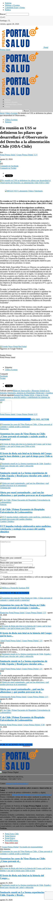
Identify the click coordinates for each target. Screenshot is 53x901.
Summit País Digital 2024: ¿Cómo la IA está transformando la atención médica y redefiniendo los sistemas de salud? (25, 397)
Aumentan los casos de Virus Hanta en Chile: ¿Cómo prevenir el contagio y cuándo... (22, 606)
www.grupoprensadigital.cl (32, 795)
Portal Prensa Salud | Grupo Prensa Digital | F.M (25, 725)
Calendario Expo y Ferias (15, 7)
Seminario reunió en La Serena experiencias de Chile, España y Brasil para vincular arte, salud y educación (25, 476)
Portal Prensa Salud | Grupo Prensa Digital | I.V (27, 613)
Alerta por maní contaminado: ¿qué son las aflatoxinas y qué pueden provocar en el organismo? (26, 493)
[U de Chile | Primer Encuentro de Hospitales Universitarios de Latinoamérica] (26, 502)
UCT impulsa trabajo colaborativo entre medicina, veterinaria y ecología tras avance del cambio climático (25, 529)
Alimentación (5, 488)
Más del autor (40, 419)
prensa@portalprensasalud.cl (17, 783)
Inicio (2, 113)
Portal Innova (10, 836)
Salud (2, 448)
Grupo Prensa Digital (10, 847)
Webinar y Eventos (12, 5)
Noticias (8, 3)
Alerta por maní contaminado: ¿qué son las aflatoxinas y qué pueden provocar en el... (22, 690)
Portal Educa (10, 838)
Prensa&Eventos (11, 840)
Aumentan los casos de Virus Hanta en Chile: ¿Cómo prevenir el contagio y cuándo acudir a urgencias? (23, 436)
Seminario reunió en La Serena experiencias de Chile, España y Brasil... (23, 893)
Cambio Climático (7, 521)
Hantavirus (4, 429)
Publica (8, 10)
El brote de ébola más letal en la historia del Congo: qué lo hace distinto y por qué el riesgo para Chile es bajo (26, 456)
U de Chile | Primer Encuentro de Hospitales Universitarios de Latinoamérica (22, 510)
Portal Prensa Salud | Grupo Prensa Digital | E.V (19, 155)
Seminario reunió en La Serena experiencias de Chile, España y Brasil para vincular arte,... (23, 662)
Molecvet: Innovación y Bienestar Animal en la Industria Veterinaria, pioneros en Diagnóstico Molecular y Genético (26, 392)
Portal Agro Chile (12, 834)
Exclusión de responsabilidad (31, 847)
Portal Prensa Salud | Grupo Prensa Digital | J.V (24, 641)
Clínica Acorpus (11, 120)
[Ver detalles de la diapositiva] (24, 191)
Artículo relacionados (15, 419)
